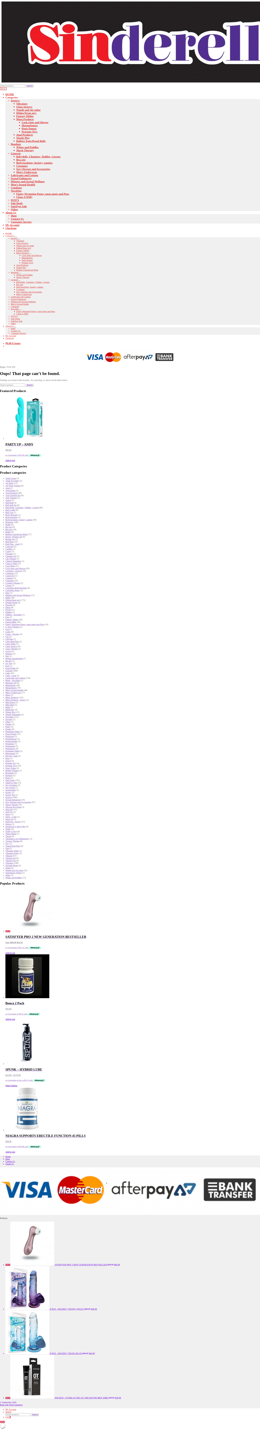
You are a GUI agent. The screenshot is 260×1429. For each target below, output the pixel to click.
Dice (7, 593)
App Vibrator (11, 498)
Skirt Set (9, 809)
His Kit (8, 661)
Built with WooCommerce (11, 1405)
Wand (7, 868)
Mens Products (25, 119)
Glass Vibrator (11, 649)
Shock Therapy (25, 150)
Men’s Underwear (26, 172)
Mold (7, 707)
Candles (8, 549)
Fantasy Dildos (25, 116)
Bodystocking (11, 517)
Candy (8, 551)
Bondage (16, 144)
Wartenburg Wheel (13, 873)
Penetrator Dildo (12, 731)
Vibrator (8, 856)
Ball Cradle (10, 510)
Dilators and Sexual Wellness (28, 181)
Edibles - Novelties (13, 615)
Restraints (9, 773)
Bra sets (21, 159)
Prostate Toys (29, 131)
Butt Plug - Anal (12, 544)
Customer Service (21, 221)
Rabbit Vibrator (12, 770)
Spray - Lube (11, 817)
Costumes (22, 165)
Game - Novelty (12, 634)
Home (2, 367)
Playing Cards (11, 756)
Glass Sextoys (24, 106)
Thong (8, 836)
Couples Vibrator (12, 583)
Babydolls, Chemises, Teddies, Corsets (38, 156)
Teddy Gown (11, 831)
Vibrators (21, 103)
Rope (7, 778)
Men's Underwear (13, 693)
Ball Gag (9, 512)
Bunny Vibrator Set (13, 537)
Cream (8, 585)
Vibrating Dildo (12, 851)
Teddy (8, 829)
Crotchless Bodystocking (16, 588)
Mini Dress (10, 702)
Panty (7, 727)
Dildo (7, 598)
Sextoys (15, 100)
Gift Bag (9, 639)
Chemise (9, 554)
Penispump (10, 746)
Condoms (16, 187)
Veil (7, 848)
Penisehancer (11, 739)
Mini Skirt (9, 705)
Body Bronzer (11, 515)
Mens (7, 695)
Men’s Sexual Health (23, 184)
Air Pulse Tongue (12, 486)
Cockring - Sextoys (13, 571)
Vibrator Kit (10, 858)
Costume (9, 578)
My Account (12, 224)
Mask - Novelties (12, 680)
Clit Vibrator (10, 559)
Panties (8, 724)
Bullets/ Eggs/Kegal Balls (31, 140)
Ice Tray (8, 663)
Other (14, 209)
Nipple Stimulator (13, 714)
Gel (7, 637)
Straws (8, 824)
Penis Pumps (29, 128)
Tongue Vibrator (12, 841)
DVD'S (8, 610)
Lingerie (16, 153)
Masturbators (30, 125)
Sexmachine (10, 790)
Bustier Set (10, 539)
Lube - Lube (10, 675)
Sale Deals (17, 203)
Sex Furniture (11, 785)
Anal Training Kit (13, 495)
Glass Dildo (10, 644)
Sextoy (8, 792)
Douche (8, 605)
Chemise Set (10, 556)
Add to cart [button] (10, 460)
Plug (7, 758)
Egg (7, 617)
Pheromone (10, 753)
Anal (7, 488)
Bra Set (8, 527)
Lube (7, 673)
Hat (7, 656)
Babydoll (9, 503)
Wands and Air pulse (28, 109)
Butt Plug (9, 542)
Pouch (8, 761)
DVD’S (15, 200)
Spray (7, 814)
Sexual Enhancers (21, 178)
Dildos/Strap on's (12, 600)
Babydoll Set (11, 505)
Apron (8, 500)
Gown (8, 651)
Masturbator (10, 685)
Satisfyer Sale (19, 206)
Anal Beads (10, 490)
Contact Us (17, 218)
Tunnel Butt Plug (12, 846)
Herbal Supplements (14, 658)
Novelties (16, 190)
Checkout (11, 228)
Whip (7, 875)
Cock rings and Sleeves (35, 122)
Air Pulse (9, 483)
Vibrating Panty (12, 853)
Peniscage (9, 736)
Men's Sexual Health (14, 690)
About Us (10, 212)
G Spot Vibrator (12, 627)
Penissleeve (10, 749)
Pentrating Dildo (12, 751)
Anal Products (24, 134)
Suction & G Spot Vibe (15, 826)
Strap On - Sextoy (13, 822)
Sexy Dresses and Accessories (33, 168)
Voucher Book (11, 865)
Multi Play (9, 710)
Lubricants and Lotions (24, 175)
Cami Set (9, 546)
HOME (9, 94)
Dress (7, 607)
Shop (14, 215)
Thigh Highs (10, 834)
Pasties (8, 729)
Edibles (8, 612)
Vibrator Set (10, 861)
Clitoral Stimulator (13, 561)
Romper (8, 775)
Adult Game (10, 478)
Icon (7, 666)
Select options (11, 1086)
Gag (7, 629)
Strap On (9, 819)
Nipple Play (23, 137)
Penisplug (9, 744)
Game (8, 632)
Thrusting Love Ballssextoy (17, 839)
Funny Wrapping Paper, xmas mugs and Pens (42, 193)
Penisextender (11, 741)
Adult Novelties (12, 481)
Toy (7, 843)
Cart (8, 1417)
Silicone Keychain (13, 807)
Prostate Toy (10, 763)
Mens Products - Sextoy (15, 700)
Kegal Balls (10, 668)
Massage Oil (10, 683)
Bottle (8, 524)
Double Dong (11, 602)
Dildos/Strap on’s (26, 112)
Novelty (8, 719)
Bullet (8, 532)
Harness (8, 654)
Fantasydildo (10, 622)
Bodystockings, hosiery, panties (34, 162)
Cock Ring (10, 566)
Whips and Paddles (27, 147)
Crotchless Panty (12, 590)
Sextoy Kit (10, 795)
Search (29, 86)
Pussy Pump (10, 768)
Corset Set (9, 576)
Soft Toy (9, 812)
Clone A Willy (24, 196)
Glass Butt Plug (12, 641)
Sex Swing (10, 787)
